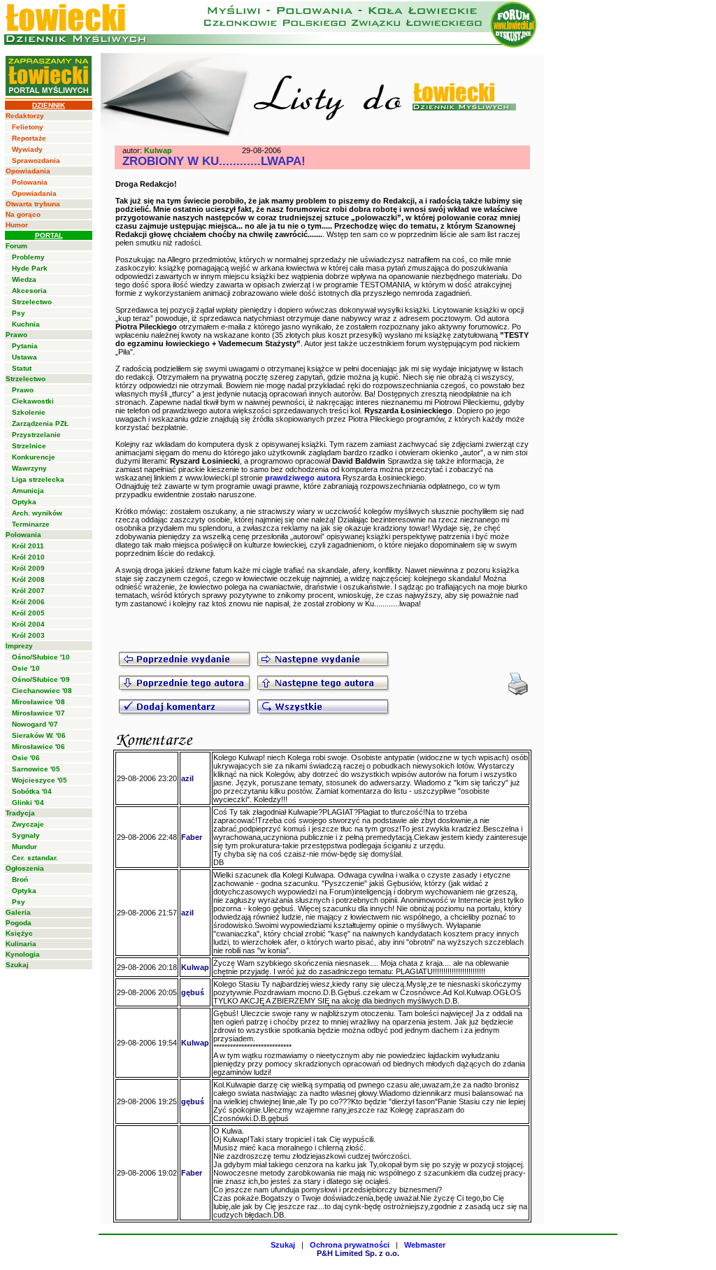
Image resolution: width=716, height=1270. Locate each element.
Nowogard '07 (35, 724)
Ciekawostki (33, 401)
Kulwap (158, 150)
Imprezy (19, 646)
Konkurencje (33, 457)
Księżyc (19, 933)
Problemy (28, 257)
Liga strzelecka (38, 479)
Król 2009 (28, 568)
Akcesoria (29, 290)
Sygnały (26, 835)
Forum (16, 246)
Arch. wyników (37, 513)
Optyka (24, 502)
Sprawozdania (36, 160)
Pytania (25, 346)
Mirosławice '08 (38, 702)
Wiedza (24, 279)
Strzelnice (29, 446)
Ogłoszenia (25, 868)
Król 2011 (28, 546)
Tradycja (20, 813)
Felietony (27, 127)
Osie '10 (26, 668)
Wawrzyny (29, 468)
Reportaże (29, 138)
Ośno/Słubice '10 (41, 657)
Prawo (16, 334)
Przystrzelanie (36, 434)
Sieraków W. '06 (39, 735)
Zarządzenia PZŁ (40, 423)
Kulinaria (21, 944)
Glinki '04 (28, 802)
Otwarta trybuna (33, 204)
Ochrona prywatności (349, 1245)
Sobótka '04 (32, 791)
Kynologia (23, 954)
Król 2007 (28, 590)
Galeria (18, 912)
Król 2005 (28, 613)
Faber (191, 837)
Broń (20, 879)
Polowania (30, 182)
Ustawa (24, 357)
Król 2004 (28, 624)
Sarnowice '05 (36, 769)
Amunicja (28, 490)
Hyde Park (30, 268)
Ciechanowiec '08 (42, 690)
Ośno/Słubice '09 (41, 679)
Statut (21, 368)
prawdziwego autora (303, 477)
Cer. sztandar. (35, 858)
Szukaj (17, 965)
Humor (17, 225)
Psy (18, 313)
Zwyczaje (28, 824)
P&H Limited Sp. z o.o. (358, 1253)
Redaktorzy (25, 116)
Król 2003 (28, 635)
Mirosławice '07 (38, 713)
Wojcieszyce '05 (39, 780)
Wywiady (27, 149)
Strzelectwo (32, 302)
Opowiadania (28, 171)
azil (187, 778)
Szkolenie (28, 412)
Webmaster (424, 1245)
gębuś (192, 992)
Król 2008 (28, 579)
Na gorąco (23, 214)
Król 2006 (28, 602)
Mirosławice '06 (38, 746)
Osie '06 (26, 758)
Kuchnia (26, 324)
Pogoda (18, 923)
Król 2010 (28, 557)
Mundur (24, 846)
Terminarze (31, 524)
